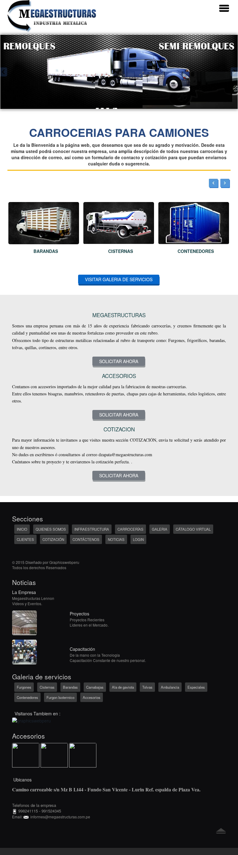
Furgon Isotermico (60, 697)
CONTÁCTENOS (86, 539)
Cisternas (47, 687)
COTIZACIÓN (53, 539)
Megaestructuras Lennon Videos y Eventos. (33, 601)
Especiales (196, 687)
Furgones (24, 687)
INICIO (22, 529)
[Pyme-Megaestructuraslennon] (31, 720)
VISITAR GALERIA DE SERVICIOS (118, 279)
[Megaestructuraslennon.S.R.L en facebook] (16, 554)
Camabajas (95, 687)
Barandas (70, 687)
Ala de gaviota (123, 687)
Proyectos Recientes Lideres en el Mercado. (89, 622)
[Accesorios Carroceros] (25, 756)
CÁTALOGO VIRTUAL (193, 529)
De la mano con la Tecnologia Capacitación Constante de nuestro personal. (108, 657)
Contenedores (27, 697)
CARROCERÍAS (130, 529)
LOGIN (138, 539)
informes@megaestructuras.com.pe (59, 816)
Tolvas (147, 687)
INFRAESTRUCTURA (91, 529)
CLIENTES (25, 539)
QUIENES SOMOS (51, 529)
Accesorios (91, 697)
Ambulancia (170, 687)
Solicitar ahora (118, 361)
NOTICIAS (116, 539)
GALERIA (159, 529)
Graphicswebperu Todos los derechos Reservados (45, 565)
